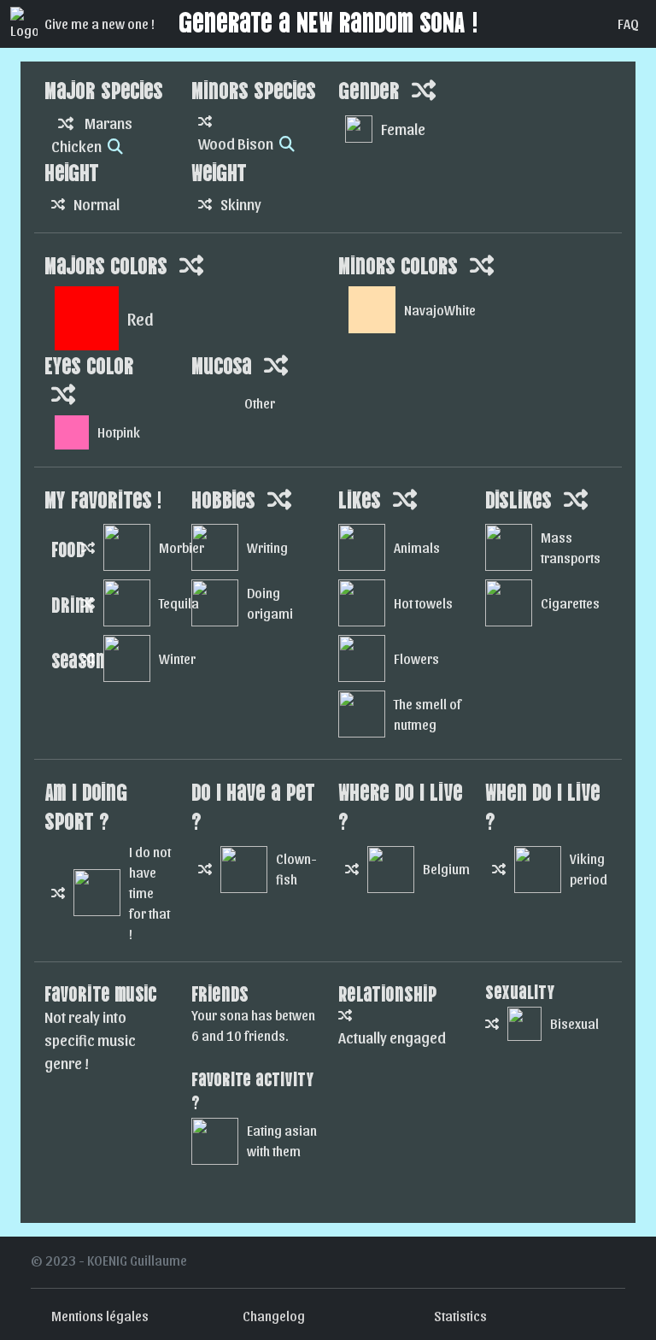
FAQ (628, 23)
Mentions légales (100, 1316)
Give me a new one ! (99, 23)
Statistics (460, 1316)
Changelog (274, 1316)
